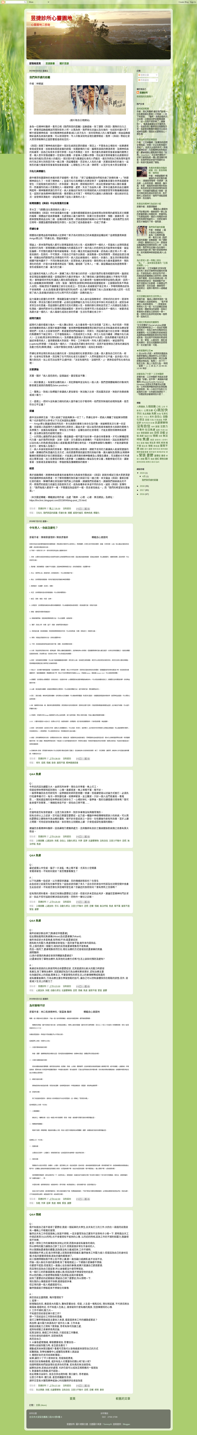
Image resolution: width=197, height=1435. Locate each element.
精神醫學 (152, 452)
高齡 (141, 436)
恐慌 (124, 841)
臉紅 (157, 459)
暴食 (102, 1390)
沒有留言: (67, 508)
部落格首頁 (35, 63)
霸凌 (153, 462)
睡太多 (145, 446)
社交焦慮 (150, 429)
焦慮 (39, 844)
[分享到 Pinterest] (88, 508)
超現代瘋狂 (78, 513)
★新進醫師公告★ (145, 350)
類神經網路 (141, 462)
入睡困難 (40, 841)
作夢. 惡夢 (82, 841)
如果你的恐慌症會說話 (147, 139)
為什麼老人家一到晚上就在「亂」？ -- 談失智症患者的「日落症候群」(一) (152, 263)
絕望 (152, 440)
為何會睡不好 (37, 1005)
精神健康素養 (72, 763)
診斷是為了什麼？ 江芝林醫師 (150, 374)
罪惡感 (156, 446)
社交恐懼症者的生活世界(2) (149, 296)
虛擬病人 (158, 440)
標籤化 (96, 513)
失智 (159, 414)
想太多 (153, 443)
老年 (38, 763)
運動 (142, 449)
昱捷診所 (144, 93)
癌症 (152, 459)
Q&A (157, 462)
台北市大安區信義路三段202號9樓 (44, 1417)
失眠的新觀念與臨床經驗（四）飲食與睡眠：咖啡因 (158, 170)
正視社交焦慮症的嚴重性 (148, 322)
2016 (142, 494)
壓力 (147, 458)
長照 (43, 763)
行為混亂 (158, 420)
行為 (152, 420)
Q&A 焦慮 (35, 774)
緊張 (31, 909)
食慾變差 (145, 433)
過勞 (150, 449)
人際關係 (141, 407)
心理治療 (148, 410)
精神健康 (164, 449)
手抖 (57, 906)
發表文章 (144, 75)
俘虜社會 (63, 513)
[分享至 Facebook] (85, 508)
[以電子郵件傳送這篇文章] (77, 508)
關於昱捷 (64, 63)
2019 (142, 473)
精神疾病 (88, 513)
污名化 (39, 513)
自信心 (63, 841)
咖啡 (153, 427)
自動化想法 (72, 841)
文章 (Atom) (41, 1405)
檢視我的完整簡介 (145, 96)
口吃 (158, 407)
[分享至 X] (83, 508)
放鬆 (157, 426)
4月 (144, 476)
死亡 (141, 417)
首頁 (72, 1398)
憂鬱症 (157, 456)
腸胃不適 (61, 763)
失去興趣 (40, 1390)
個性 (152, 433)
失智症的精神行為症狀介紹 (149, 204)
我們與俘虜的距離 (39, 77)
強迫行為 (148, 436)
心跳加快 (49, 841)
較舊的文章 (123, 1398)
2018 (142, 486)
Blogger (126, 1424)
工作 (163, 407)
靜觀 (142, 459)
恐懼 (91, 906)
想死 (158, 443)
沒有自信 (104, 841)
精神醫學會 (161, 452)
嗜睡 (59, 1203)
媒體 (70, 513)
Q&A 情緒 (35, 1214)
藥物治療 (164, 459)
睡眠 (150, 446)
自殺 (147, 420)
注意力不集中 (115, 841)
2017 (142, 490)
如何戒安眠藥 (143, 109)
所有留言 (144, 80)
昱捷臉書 (50, 63)
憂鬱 (37, 909)
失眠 (57, 841)
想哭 (97, 1390)
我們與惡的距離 (50, 513)
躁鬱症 (148, 462)
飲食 (54, 763)
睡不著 (117, 906)
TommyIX (107, 1424)
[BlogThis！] (80, 508)
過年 (146, 449)
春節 (138, 433)
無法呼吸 (104, 906)
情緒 (48, 763)
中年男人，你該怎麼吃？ (43, 527)
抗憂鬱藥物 (94, 841)
